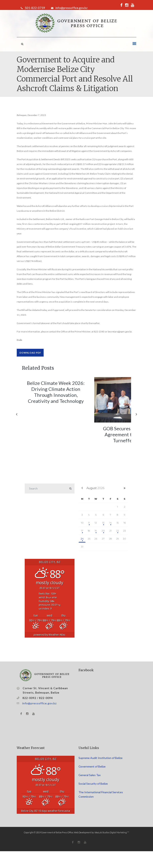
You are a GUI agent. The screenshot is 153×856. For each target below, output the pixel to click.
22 (117, 530)
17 (82, 530)
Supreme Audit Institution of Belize (100, 758)
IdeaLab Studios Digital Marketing (111, 832)
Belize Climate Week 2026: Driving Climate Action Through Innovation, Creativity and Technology (56, 392)
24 (82, 538)
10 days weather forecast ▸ (45, 811)
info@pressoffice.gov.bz (39, 703)
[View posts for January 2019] (125, 488)
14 (110, 522)
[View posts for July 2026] (82, 487)
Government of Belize (92, 766)
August (95, 488)
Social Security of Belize (93, 783)
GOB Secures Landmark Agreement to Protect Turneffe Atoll (128, 434)
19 (96, 530)
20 (103, 530)
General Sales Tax (89, 775)
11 (89, 522)
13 (103, 522)
